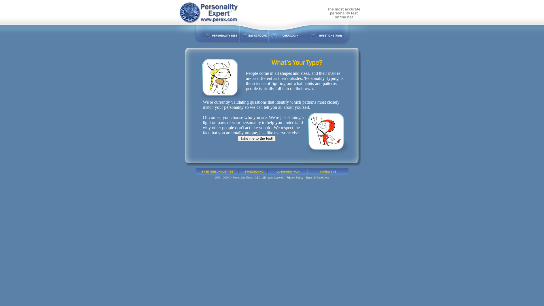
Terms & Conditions (317, 177)
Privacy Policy (294, 177)
